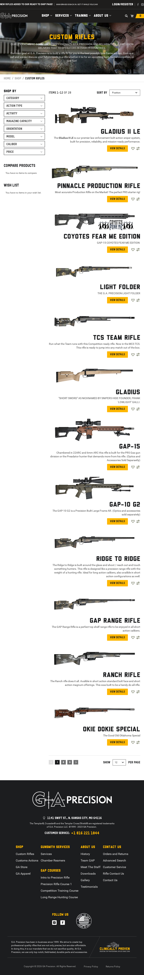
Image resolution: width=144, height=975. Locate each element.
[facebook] (138, 4)
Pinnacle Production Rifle (98, 186)
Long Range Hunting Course (59, 897)
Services (62, 15)
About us (101, 15)
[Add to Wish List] (133, 148)
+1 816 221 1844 (85, 833)
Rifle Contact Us (113, 873)
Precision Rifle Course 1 (56, 884)
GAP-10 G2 (124, 505)
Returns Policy (113, 966)
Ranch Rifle (121, 675)
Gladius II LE (120, 132)
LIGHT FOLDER (120, 287)
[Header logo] (13, 16)
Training (81, 15)
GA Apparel (23, 873)
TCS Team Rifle (116, 338)
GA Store (21, 867)
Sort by (102, 92)
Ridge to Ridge (118, 559)
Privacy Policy (91, 966)
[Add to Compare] (138, 148)
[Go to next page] (76, 762)
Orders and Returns (115, 854)
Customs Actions (27, 860)
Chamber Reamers (53, 860)
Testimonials (89, 886)
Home (7, 78)
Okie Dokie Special (111, 729)
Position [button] (116, 92)
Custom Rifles (25, 854)
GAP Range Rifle (115, 621)
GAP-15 (129, 446)
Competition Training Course (59, 890)
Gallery (85, 880)
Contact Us (110, 880)
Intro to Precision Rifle (55, 877)
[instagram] (142, 4)
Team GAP (88, 860)
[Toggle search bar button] (126, 16)
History (85, 854)
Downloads (88, 873)
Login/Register (122, 4)
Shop (45, 15)
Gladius (128, 392)
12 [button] (116, 762)
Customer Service (114, 867)
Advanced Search (114, 860)
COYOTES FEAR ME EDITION (102, 237)
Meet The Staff (90, 867)
